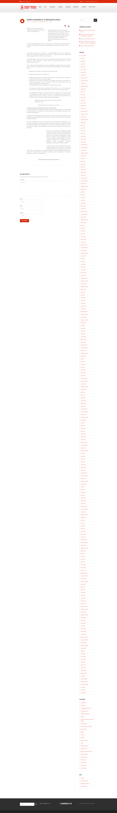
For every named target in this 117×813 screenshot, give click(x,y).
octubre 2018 (83, 317)
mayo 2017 (83, 364)
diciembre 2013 (84, 473)
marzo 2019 (83, 303)
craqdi (82, 34)
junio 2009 (83, 620)
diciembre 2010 (84, 573)
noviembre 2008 (84, 639)
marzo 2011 (83, 564)
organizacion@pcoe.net (26, 1)
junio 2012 (83, 523)
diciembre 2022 (84, 178)
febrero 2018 (83, 339)
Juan (82, 30)
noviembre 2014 (84, 445)
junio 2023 (83, 161)
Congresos (76, 7)
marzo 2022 (83, 203)
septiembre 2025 (84, 86)
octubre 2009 (83, 612)
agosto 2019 (83, 289)
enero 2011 (83, 570)
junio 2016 (83, 395)
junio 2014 (83, 456)
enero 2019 (83, 308)
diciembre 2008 (84, 637)
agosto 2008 (83, 648)
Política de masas (84, 745)
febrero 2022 (83, 205)
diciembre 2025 (84, 77)
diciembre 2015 (84, 409)
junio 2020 (83, 261)
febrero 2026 (83, 72)
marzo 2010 (83, 598)
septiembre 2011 (84, 548)
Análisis (61, 7)
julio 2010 (83, 587)
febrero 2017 (83, 372)
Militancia (68, 7)
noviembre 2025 (84, 80)
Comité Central (84, 723)
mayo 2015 (83, 428)
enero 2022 (83, 208)
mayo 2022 (83, 197)
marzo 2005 (83, 692)
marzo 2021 (83, 236)
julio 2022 (83, 192)
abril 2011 (83, 562)
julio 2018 (83, 325)
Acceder (82, 778)
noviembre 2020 (84, 247)
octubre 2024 (83, 116)
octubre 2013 (83, 478)
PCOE (45, 7)
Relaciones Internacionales (86, 751)
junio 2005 (83, 687)
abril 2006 (83, 676)
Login (83, 1)
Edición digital (83, 729)
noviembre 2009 (84, 609)
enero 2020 (83, 275)
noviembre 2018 (84, 314)
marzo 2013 (83, 498)
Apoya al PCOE (92, 7)
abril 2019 (83, 300)
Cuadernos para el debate (86, 726)
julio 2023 (83, 158)
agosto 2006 (83, 673)
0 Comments (34, 21)
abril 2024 (83, 133)
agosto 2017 (83, 356)
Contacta (84, 7)
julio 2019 (83, 292)
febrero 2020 (83, 272)
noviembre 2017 (84, 347)
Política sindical (84, 748)
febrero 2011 (83, 567)
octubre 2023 (83, 150)
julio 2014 (83, 453)
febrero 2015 (83, 436)
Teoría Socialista (84, 754)
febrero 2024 (83, 139)
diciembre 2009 (84, 606)
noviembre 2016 (84, 381)
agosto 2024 (83, 122)
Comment (22, 179)
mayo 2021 (83, 230)
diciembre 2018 (84, 311)
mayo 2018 (83, 331)
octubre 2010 (83, 578)
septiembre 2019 (84, 286)
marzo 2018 (83, 336)
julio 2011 (83, 553)
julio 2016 (83, 392)
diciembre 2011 (84, 539)
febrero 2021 (83, 239)
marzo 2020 (83, 269)
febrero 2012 (83, 534)
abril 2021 (83, 233)
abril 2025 (83, 100)
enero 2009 (83, 634)
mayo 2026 (83, 64)
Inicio (40, 7)
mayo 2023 (83, 164)
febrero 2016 (83, 403)
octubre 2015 (83, 414)
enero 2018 (83, 342)
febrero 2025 (83, 105)
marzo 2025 (83, 102)
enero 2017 (83, 375)
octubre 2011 (83, 545)
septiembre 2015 (84, 417)
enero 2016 (83, 406)
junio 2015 (83, 425)
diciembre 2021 (84, 211)
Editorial (82, 732)
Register (95, 1)
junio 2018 (83, 328)
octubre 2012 (83, 511)
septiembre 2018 (84, 319)
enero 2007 (83, 667)
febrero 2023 (83, 172)
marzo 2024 (83, 136)
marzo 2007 (83, 664)
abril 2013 (83, 495)
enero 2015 (83, 439)
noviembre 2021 (84, 214)
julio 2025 (83, 91)
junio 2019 (83, 294)
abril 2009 (83, 626)
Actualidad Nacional (85, 713)
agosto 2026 (83, 55)
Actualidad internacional (43, 21)
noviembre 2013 (84, 475)
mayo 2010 (83, 592)
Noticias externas (84, 740)
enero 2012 (83, 536)
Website (22, 212)
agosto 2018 (83, 322)
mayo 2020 (83, 264)
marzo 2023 (83, 169)
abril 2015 (83, 431)
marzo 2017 (83, 370)
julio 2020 (83, 258)
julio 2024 (83, 125)
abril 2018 (83, 333)
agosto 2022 (83, 189)
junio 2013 (83, 489)
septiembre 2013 (84, 481)
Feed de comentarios (85, 783)
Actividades (83, 702)
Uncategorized (84, 757)
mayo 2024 (83, 130)
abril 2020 (83, 267)
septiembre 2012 (84, 514)
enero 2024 (83, 141)
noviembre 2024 (84, 114)
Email (21, 205)
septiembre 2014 (84, 450)
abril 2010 (83, 595)
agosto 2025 (83, 89)
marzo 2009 (83, 628)
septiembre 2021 (84, 219)
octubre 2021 (83, 217)
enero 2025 (83, 108)
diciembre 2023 (84, 144)
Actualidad (52, 7)
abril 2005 (83, 690)
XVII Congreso (84, 768)
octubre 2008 (83, 642)
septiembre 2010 (84, 581)
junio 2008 (83, 653)
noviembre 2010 (84, 575)
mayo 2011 (83, 559)
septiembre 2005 (84, 684)
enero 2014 (83, 470)
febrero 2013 (83, 500)
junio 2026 (83, 61)
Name (21, 198)
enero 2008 (83, 659)
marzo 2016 (83, 400)
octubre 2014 (83, 447)
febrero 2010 (83, 600)
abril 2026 (83, 66)
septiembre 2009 (84, 614)
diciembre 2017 (84, 345)
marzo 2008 (83, 656)
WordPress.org (84, 786)
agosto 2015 (83, 420)
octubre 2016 (83, 383)
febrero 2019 (83, 306)
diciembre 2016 (84, 378)
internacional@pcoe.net (45, 803)
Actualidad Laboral (85, 711)
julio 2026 (83, 58)
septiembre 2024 (84, 119)
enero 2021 (83, 242)
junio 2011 (83, 556)
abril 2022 (83, 200)
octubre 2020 (83, 250)
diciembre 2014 (84, 442)
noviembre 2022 (84, 180)
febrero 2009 (83, 631)
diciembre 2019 (84, 278)
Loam (82, 45)
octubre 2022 (83, 183)
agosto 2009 (83, 617)
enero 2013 (83, 503)
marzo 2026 (83, 69)
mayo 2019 (83, 297)
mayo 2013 (83, 492)
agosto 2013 (83, 484)
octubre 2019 (83, 283)
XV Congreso (83, 762)
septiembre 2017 (84, 353)
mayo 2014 (83, 459)
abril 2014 (83, 461)
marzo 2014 (83, 464)
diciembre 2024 (84, 111)
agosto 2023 (83, 155)
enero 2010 (83, 603)
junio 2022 (83, 194)
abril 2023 (83, 166)
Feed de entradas (84, 780)
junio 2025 (83, 94)
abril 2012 (83, 528)
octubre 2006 (83, 670)
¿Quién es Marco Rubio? (90, 38)
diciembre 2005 (84, 678)
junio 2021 (83, 228)
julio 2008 (83, 651)
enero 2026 (83, 75)
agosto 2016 (83, 389)
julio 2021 (83, 225)
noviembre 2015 (84, 411)
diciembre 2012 (84, 506)
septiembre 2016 (84, 386)
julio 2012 (83, 520)
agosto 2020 (83, 256)
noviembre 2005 (84, 681)
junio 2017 (83, 361)
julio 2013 (83, 486)
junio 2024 (83, 128)
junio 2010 (83, 589)
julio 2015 (83, 422)
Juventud (82, 734)
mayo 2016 (83, 397)
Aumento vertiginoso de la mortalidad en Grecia (43, 19)
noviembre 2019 (84, 281)
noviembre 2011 (84, 542)
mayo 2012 (83, 525)
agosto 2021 (83, 222)
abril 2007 (83, 662)
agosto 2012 (83, 517)
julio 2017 (83, 358)
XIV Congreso (83, 759)
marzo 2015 (83, 434)
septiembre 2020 (84, 253)
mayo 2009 (83, 623)
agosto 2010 (83, 584)
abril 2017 (83, 367)
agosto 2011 (83, 550)
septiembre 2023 (84, 153)
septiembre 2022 (84, 186)
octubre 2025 (83, 83)
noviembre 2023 (84, 147)
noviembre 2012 (84, 509)
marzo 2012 (83, 531)
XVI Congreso (83, 765)
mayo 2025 (83, 97)
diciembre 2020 (84, 244)
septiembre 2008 (84, 645)
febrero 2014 (83, 467)
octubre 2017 (83, 350)
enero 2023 (83, 175)
